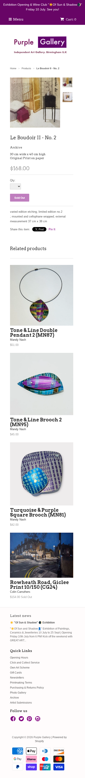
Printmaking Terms (21, 682)
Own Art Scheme (20, 667)
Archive (16, 147)
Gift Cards (16, 672)
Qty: (12, 180)
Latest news (20, 616)
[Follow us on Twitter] (22, 720)
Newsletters (17, 677)
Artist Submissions (21, 702)
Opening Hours (19, 657)
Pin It (52, 229)
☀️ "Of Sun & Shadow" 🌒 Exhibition (32, 622)
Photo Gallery (18, 692)
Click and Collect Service (25, 662)
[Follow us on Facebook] (13, 720)
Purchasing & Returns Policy (27, 687)
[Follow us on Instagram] (38, 720)
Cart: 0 (70, 19)
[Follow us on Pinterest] (30, 720)
